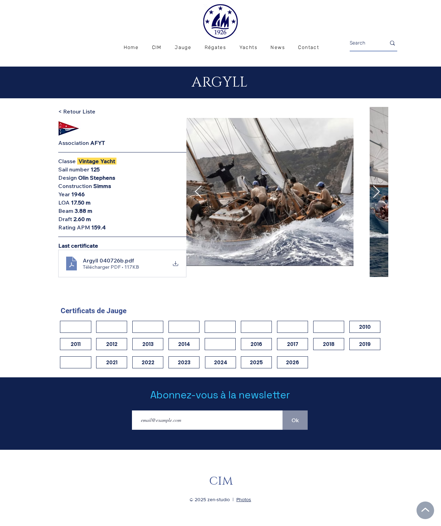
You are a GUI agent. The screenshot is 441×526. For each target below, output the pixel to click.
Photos (243, 499)
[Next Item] (376, 192)
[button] (215, 47)
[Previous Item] (198, 192)
